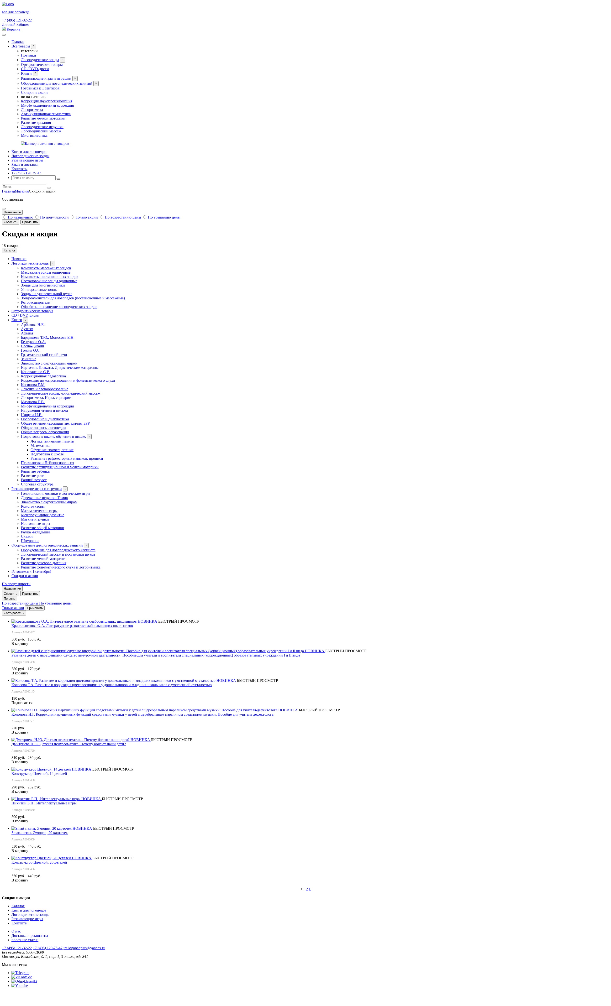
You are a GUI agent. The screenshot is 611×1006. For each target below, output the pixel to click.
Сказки (27, 536)
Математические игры (39, 511)
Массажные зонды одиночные (45, 272)
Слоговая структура (37, 484)
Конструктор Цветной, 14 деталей (39, 773)
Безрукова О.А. (33, 342)
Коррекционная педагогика (43, 376)
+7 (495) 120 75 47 (26, 173)
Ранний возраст (34, 480)
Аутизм (27, 329)
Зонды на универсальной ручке (46, 294)
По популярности (54, 217)
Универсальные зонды (39, 289)
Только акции (87, 217)
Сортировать (14, 613)
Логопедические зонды (40, 60)
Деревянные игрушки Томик (44, 498)
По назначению (20, 217)
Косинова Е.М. (33, 385)
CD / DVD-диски (35, 69)
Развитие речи (32, 476)
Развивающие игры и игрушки (46, 78)
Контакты (19, 169)
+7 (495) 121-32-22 (17, 20)
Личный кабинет (16, 24)
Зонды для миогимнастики (43, 285)
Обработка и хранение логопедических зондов (59, 307)
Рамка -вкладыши (35, 532)
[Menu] (4, 35)
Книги (26, 73)
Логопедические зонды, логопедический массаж (60, 393)
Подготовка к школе (47, 454)
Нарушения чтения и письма (44, 410)
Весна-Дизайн (32, 346)
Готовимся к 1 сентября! (40, 88)
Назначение (12, 212)
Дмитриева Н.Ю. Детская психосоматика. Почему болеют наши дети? (68, 744)
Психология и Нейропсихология (47, 463)
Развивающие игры (27, 160)
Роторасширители (35, 302)
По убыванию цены (164, 217)
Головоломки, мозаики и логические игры (55, 493)
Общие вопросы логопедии (43, 428)
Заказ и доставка (24, 164)
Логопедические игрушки (42, 127)
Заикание (28, 359)
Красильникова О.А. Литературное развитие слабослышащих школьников (72, 626)
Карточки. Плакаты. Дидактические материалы (60, 367)
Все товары (20, 46)
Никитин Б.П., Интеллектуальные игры (44, 803)
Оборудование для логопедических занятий (56, 83)
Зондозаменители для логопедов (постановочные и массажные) (73, 298)
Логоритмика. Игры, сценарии (46, 398)
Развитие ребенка (35, 471)
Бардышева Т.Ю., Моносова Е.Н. (47, 337)
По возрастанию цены (123, 217)
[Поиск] (58, 179)
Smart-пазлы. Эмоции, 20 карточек (39, 833)
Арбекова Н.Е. (33, 325)
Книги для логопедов (29, 152)
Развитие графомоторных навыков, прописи (67, 458)
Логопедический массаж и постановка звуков (58, 554)
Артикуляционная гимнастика (46, 114)
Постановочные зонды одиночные (49, 281)
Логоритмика (32, 110)
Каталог (9, 250)
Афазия (27, 333)
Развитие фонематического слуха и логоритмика (60, 567)
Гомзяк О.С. (31, 350)
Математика (40, 445)
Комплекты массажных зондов (46, 268)
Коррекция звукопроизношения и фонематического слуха (68, 380)
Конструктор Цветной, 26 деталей (39, 862)
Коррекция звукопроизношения (46, 101)
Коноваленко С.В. (35, 372)
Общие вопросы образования (45, 432)
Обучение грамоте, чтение (52, 450)
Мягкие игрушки (35, 519)
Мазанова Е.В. (33, 402)
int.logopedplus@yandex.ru (84, 948)
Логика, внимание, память (52, 441)
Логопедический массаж (41, 131)
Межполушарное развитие (42, 515)
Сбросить (10, 222)
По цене (9, 598)
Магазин (22, 191)
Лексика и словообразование (44, 389)
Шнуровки (30, 541)
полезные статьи (24, 940)
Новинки (28, 55)
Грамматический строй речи (44, 355)
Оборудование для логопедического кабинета (58, 550)
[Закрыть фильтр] (4, 208)
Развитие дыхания (36, 122)
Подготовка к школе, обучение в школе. (53, 436)
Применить (30, 222)
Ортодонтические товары (42, 65)
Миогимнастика (34, 135)
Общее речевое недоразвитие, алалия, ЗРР (55, 423)
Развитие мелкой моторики (43, 118)
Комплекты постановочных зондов (49, 277)
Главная (17, 42)
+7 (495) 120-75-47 (48, 948)
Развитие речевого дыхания (43, 563)
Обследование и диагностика (45, 419)
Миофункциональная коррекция (47, 105)
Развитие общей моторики (42, 528)
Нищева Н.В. (31, 415)
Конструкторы (33, 506)
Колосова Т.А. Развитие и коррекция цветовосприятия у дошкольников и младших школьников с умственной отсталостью (111, 685)
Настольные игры (35, 523)
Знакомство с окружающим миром (49, 363)
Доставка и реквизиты (29, 935)
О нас (16, 931)
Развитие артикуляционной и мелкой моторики (60, 467)
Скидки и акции (34, 92)
